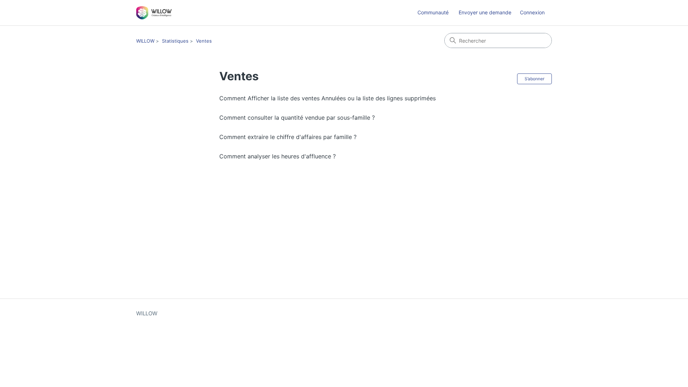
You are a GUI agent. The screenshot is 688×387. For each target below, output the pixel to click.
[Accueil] (154, 12)
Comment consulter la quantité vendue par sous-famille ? (297, 117)
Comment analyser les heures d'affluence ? (277, 156)
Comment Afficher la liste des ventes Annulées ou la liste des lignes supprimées (327, 98)
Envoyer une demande (485, 12)
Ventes (204, 41)
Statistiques (175, 41)
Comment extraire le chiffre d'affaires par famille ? (288, 136)
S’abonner (534, 78)
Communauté (433, 12)
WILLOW (145, 41)
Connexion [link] (532, 12)
